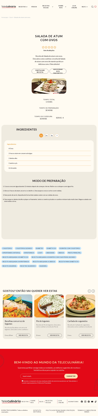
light (40, 253)
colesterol (7, 248)
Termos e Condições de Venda (87, 411)
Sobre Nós (60, 6)
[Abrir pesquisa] (92, 7)
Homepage (4, 17)
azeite (14, 168)
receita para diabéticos (69, 261)
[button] (43, 47)
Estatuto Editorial (37, 411)
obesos (61, 253)
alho (15, 158)
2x (46, 135)
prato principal (74, 253)
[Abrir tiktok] (96, 402)
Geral (11, 17)
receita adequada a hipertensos (16, 261)
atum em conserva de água (23, 153)
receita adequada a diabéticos (15, 257)
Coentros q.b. (13, 163)
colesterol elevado (24, 248)
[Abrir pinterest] (89, 402)
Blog (84, 6)
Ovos (11, 148)
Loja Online (74, 6)
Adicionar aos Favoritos (58, 71)
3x (52, 135)
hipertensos (29, 253)
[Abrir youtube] (92, 402)
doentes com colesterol (70, 248)
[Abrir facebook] (82, 402)
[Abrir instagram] (85, 402)
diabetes (39, 248)
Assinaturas (73, 401)
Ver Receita (23, 335)
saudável (43, 266)
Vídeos (34, 6)
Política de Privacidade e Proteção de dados (60, 411)
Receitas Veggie (45, 6)
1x (41, 135)
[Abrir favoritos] (95, 7)
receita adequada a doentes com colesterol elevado (53, 257)
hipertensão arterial (11, 253)
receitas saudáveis (28, 266)
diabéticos (51, 248)
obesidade (50, 253)
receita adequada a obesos (44, 261)
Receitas (22, 6)
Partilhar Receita (40, 71)
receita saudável (9, 266)
